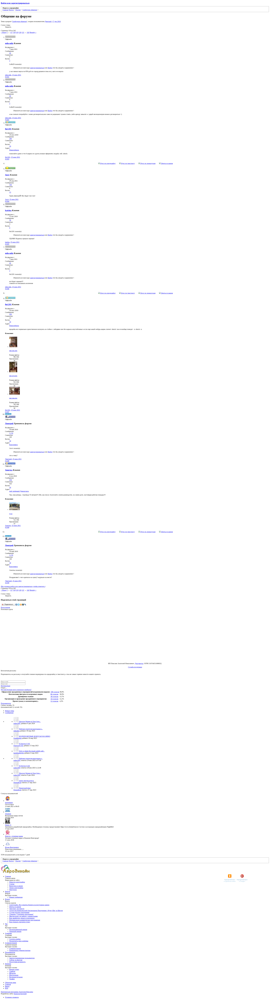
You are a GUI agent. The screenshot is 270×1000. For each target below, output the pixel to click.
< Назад (3, 32)
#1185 (7, 244)
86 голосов (54, 694)
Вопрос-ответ (14, 969)
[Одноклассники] (21, 604)
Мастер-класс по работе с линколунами (23, 916)
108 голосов (55, 692)
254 (10, 480)
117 (11, 32)
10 (10, 146)
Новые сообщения (15, 897)
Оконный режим (15, 931)
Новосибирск (14, 150)
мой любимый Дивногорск (19, 491)
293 (10, 139)
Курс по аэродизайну (108, 163)
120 (20, 32)
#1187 (7, 412)
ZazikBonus (18, 738)
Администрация (11, 943)
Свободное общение (19, 21)
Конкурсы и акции (16, 886)
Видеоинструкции (16, 977)
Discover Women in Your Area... (30, 721)
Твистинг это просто (16, 909)
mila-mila (8, 75)
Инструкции (13, 975)
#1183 (7, 159)
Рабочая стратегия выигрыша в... (31, 729)
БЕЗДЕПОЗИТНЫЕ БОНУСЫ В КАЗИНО (34, 736)
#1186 (7, 289)
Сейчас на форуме (15, 960)
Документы (139, 663)
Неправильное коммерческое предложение (24, 920)
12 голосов (54, 701)
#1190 (7, 583)
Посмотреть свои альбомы (18, 941)
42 (10, 53)
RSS (6, 988)
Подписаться (5, 686)
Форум (7, 891)
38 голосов (54, 696)
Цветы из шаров (167, 163)
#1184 (7, 201)
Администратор (15, 948)
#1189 (7, 527)
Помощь (8, 964)
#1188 (7, 461)
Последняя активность (17, 962)
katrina (7, 242)
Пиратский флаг (25, 788)
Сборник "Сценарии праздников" (21, 914)
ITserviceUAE (18, 745)
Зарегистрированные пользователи (22, 958)
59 (10, 220)
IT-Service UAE (24, 744)
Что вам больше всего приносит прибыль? (16, 690)
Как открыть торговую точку (19, 922)
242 (28, 32)
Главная (8, 876)
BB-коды (12, 973)
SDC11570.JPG (13, 376)
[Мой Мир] (23, 604)
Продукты (13, 890)
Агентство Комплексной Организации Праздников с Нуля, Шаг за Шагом (36, 910)
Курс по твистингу (128, 163)
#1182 (7, 120)
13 (10, 192)
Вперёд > (33, 32)
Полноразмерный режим (18, 929)
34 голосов (54, 699)
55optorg (8, 814)
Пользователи (6, 703)
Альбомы (8, 933)
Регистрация (5, 607)
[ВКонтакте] (16, 604)
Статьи (11, 884)
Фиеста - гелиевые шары (14, 836)
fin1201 (7, 157)
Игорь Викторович (12, 847)
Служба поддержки (135, 667)
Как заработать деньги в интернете (21, 918)
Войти (50, 68)
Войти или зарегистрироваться (15, 3)
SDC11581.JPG (13, 350)
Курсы (7, 899)
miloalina (17, 731)
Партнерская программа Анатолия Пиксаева (17, 992)
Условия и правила (12, 997)
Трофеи (12, 979)
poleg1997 (17, 723)
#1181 (7, 77)
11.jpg (10, 513)
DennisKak (17, 782)
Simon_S (8, 825)
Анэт (7, 199)
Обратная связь (10, 982)
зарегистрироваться (37, 68)
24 (10, 487)
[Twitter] (19, 604)
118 (14, 32)
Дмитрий (48, 21)
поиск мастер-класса (26, 781)
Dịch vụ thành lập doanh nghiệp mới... (32, 751)
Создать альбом (14, 939)
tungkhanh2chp (19, 753)
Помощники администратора (19, 950)
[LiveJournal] (25, 604)
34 (10, 441)
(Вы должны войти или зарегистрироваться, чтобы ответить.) (23, 586)
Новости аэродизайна (17, 882)
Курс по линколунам (147, 163)
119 (17, 32)
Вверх (7, 986)
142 (10, 185)
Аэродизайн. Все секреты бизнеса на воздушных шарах (29, 905)
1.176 (11, 433)
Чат (6, 924)
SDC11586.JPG (13, 398)
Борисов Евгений (20, 994)
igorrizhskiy (9, 802)
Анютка (8, 525)
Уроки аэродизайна (16, 888)
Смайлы (12, 971)
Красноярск (13, 445)
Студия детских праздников (19, 912)
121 (23, 32)
